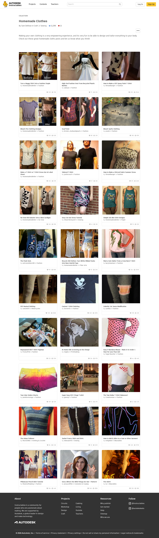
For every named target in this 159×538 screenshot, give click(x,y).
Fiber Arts (83, 265)
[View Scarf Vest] (79, 111)
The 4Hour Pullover (27, 438)
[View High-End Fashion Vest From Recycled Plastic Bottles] (79, 66)
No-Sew (41, 220)
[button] (138, 30)
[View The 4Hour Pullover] (38, 421)
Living (78, 507)
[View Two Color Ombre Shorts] (38, 378)
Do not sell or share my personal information (101, 533)
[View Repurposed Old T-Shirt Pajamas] (38, 332)
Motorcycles (35, 308)
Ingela (66, 352)
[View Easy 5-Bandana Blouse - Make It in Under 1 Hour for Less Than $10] (121, 332)
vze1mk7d (26, 308)
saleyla (66, 88)
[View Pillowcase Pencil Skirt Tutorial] (38, 464)
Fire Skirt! (107, 482)
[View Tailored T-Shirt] (79, 155)
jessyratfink (68, 484)
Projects (32, 4)
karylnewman (110, 263)
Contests (43, 4)
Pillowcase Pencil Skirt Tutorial (31, 482)
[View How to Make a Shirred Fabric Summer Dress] (121, 155)
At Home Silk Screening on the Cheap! (75, 350)
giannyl (66, 397)
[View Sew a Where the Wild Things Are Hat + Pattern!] (79, 464)
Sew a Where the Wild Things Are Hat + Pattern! (79, 482)
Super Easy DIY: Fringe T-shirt (73, 395)
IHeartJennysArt (70, 220)
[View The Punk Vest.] (38, 243)
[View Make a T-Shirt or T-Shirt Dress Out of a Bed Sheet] (38, 155)
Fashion (41, 86)
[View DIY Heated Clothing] (38, 289)
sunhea (108, 308)
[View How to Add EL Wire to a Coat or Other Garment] (121, 421)
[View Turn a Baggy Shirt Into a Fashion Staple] (38, 66)
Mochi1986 (26, 441)
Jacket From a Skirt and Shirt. (73, 438)
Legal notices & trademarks (132, 533)
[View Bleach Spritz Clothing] (121, 111)
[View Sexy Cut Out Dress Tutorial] (79, 200)
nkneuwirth (68, 441)
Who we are (105, 517)
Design (64, 510)
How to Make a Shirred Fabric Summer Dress (119, 172)
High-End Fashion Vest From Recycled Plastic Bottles (78, 84)
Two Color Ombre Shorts (29, 395)
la (106, 484)
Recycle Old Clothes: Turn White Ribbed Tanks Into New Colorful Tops (78, 262)
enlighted (109, 441)
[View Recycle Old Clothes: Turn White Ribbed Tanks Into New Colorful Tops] (79, 243)
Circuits (64, 503)
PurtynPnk (26, 352)
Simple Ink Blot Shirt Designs (114, 218)
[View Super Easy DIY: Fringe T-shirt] (79, 378)
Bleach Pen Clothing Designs (30, 129)
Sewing (43, 26)
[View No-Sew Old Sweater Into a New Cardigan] (38, 200)
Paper (123, 220)
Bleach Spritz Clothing (111, 129)
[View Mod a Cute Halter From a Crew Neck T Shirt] (121, 243)
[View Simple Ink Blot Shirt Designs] (121, 200)
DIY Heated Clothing (27, 306)
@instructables (138, 503)
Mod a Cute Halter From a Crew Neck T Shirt (119, 261)
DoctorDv (67, 308)
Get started (104, 507)
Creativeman (110, 397)
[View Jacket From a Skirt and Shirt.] (79, 421)
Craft (36, 26)
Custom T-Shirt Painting (70, 306)
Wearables (118, 441)
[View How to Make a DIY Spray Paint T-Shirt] (121, 66)
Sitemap (103, 514)
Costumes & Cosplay (82, 484)
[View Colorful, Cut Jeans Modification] (121, 289)
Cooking (79, 503)
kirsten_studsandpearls (72, 131)
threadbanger (110, 86)
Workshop (65, 507)
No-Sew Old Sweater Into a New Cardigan (35, 218)
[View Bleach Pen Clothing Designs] (38, 111)
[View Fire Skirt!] (121, 464)
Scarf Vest (65, 129)
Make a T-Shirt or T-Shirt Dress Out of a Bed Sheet (36, 173)
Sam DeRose (26, 26)
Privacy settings (74, 533)
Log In (140, 4)
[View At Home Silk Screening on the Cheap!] (79, 332)
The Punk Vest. (25, 261)
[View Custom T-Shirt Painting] (79, 289)
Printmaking (75, 352)
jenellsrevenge (28, 397)
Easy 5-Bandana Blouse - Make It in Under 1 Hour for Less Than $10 (119, 351)
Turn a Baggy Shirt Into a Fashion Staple (35, 83)
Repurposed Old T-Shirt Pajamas (32, 350)
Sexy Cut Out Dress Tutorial (72, 218)
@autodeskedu (138, 508)
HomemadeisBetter (29, 86)
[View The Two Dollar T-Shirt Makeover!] (121, 378)
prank (108, 131)
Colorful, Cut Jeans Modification (114, 306)
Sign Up (151, 4)
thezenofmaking (28, 484)
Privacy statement (58, 533)
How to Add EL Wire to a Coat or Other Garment (120, 438)
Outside (79, 510)
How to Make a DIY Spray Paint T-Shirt (117, 83)
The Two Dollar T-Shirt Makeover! (115, 395)
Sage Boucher (110, 354)
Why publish (105, 503)
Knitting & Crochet (38, 441)
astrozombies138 (29, 263)
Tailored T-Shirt (67, 172)
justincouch (68, 174)
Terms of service (42, 533)
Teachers (54, 4)
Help (102, 510)
